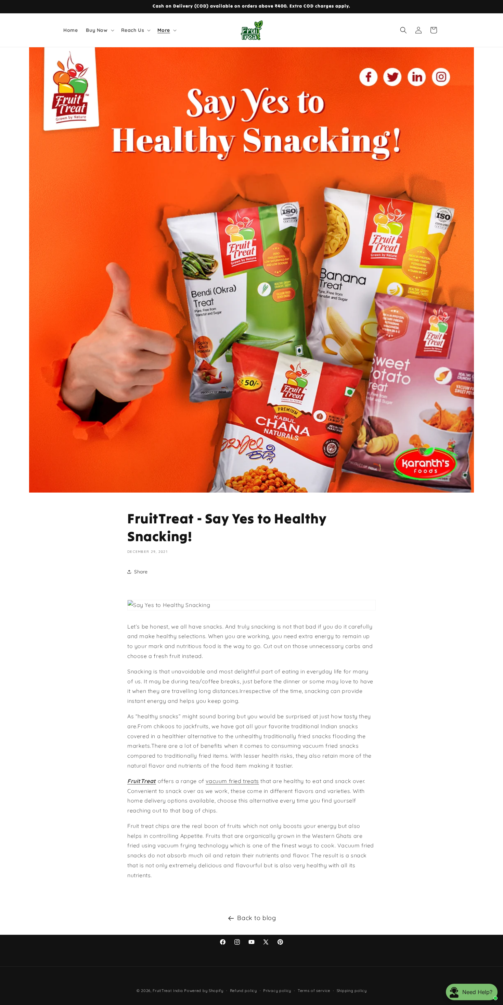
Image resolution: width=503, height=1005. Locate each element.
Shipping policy (352, 990)
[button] (99, 30)
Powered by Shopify (203, 990)
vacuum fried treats (232, 781)
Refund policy (243, 990)
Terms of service (314, 990)
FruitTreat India (168, 990)
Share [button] (141, 572)
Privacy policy (277, 990)
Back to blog (256, 918)
